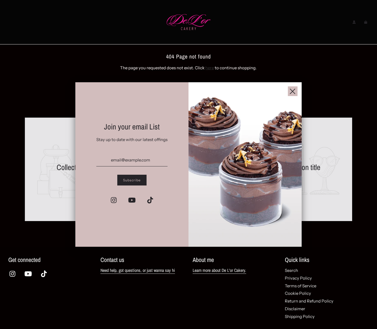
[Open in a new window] (114, 200)
